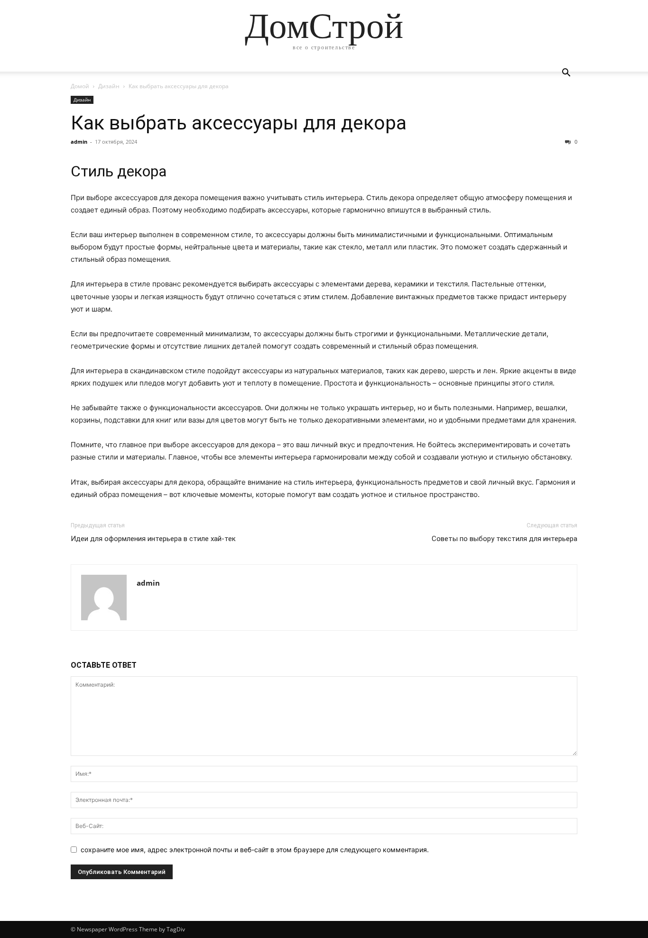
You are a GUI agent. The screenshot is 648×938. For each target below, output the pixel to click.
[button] (566, 73)
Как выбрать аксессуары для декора (239, 122)
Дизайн (109, 86)
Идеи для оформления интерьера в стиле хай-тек (153, 538)
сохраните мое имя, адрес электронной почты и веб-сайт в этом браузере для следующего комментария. (255, 850)
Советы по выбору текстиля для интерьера (504, 538)
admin (79, 141)
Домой (80, 86)
